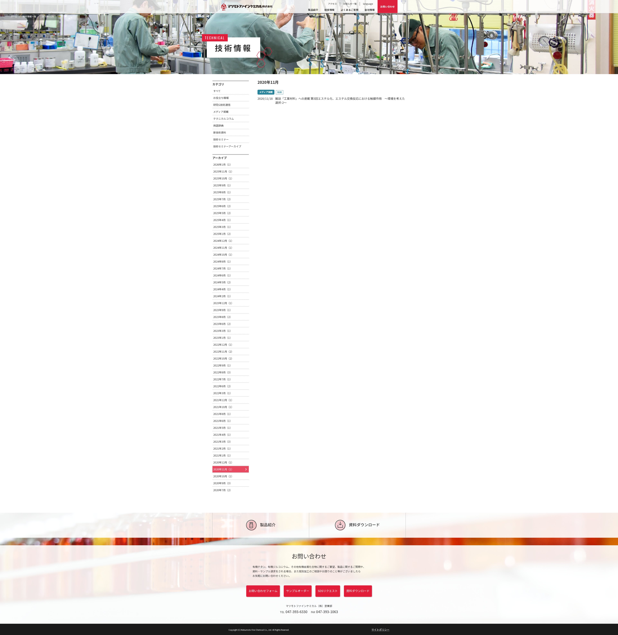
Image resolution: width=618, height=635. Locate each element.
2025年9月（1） (222, 185)
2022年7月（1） (222, 379)
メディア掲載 (221, 112)
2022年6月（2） (222, 386)
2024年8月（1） (222, 261)
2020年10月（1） (223, 476)
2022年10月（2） (223, 358)
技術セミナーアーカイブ (227, 146)
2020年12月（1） (223, 462)
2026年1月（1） (222, 164)
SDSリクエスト (328, 591)
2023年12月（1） (223, 303)
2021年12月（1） (223, 400)
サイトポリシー (380, 629)
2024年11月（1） (223, 248)
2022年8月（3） (222, 372)
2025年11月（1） (223, 171)
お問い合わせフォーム (263, 591)
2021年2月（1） (222, 448)
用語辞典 (218, 125)
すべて (217, 91)
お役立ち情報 (221, 98)
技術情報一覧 (29, 16)
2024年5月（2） (222, 282)
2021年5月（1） (222, 428)
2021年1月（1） (222, 455)
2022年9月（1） (222, 365)
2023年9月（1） (222, 310)
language (368, 3)
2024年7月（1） (222, 268)
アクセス (332, 3)
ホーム (13, 16)
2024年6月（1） (222, 275)
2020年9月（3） (222, 483)
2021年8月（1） (222, 414)
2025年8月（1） (222, 192)
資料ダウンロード (364, 524)
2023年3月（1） (222, 331)
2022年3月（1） (222, 393)
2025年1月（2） (222, 234)
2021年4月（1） (222, 435)
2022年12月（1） (223, 344)
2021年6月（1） (222, 421)
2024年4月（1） (222, 289)
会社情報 (370, 9)
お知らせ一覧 (350, 3)
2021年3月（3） (222, 441)
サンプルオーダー (297, 591)
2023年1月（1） (222, 338)
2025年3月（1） (222, 227)
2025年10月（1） (223, 178)
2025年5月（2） (222, 213)
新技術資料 (219, 132)
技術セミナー (221, 139)
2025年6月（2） (222, 206)
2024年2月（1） (222, 296)
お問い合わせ (387, 6)
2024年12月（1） (223, 241)
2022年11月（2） (223, 351)
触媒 (279, 92)
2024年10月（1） (223, 254)
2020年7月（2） (222, 490)
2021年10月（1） (223, 407)
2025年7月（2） (222, 199)
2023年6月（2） (222, 324)
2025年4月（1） (222, 220)
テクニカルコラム (223, 118)
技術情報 (329, 9)
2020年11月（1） (223, 469)
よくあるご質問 (350, 9)
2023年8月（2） (222, 317)
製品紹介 (313, 9)
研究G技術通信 (221, 105)
